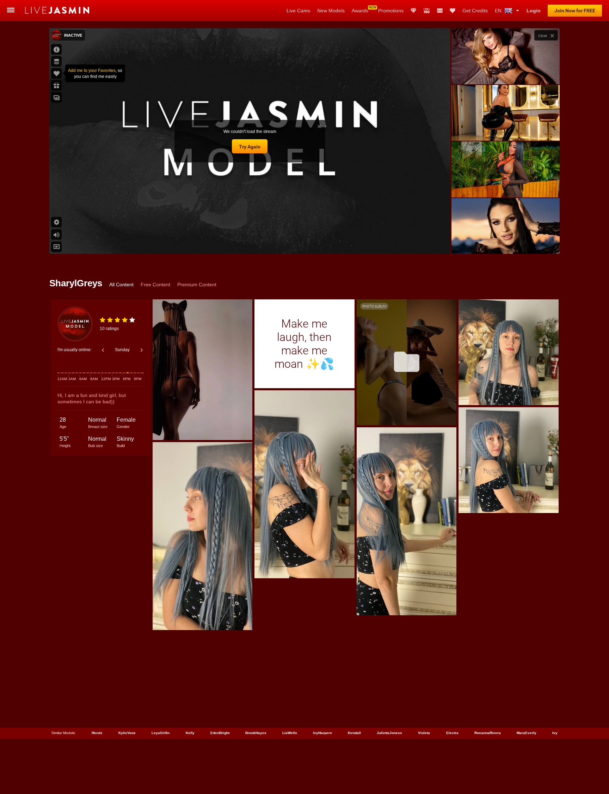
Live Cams (298, 10)
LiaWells (289, 733)
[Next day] (141, 350)
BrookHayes (255, 733)
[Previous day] (103, 350)
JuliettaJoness (389, 733)
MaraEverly (526, 733)
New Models (331, 10)
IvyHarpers (322, 733)
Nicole (97, 733)
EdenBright (219, 733)
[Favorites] (452, 10)
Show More (506, 241)
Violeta (424, 733)
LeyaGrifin (161, 733)
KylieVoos (127, 733)
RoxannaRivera (487, 733)
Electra (452, 733)
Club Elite (413, 10)
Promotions (391, 10)
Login (534, 10)
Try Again (249, 146)
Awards (360, 10)
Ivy (555, 733)
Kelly (190, 733)
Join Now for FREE (574, 10)
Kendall (354, 733)
